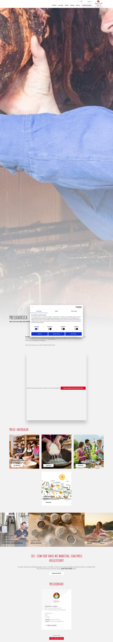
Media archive (36, 543)
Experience (54, 5)
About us (78, 5)
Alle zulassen (73, 333)
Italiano (89, 1)
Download (48, 465)
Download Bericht (56, 573)
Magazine (72, 5)
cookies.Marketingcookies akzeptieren (73, 388)
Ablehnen (40, 333)
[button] (50, 638)
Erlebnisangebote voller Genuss (96, 542)
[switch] (50, 329)
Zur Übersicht (16, 465)
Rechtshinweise (52, 338)
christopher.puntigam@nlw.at (54, 621)
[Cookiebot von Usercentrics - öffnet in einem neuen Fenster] (76, 307)
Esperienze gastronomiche (12, 543)
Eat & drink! (60, 5)
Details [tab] (56, 311)
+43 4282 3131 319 (52, 619)
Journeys (67, 5)
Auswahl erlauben (56, 333)
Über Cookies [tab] (74, 311)
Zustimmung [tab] (38, 311)
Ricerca (87, 5)
